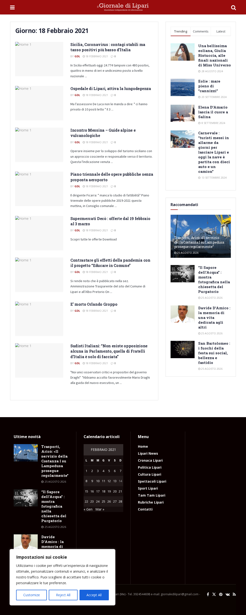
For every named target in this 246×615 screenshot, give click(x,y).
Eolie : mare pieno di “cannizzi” (209, 86)
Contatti (145, 509)
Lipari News (148, 453)
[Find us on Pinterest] (220, 594)
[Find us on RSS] (234, 594)
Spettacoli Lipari (152, 481)
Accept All (94, 595)
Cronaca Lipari (150, 460)
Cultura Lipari (149, 474)
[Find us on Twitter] (214, 594)
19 (109, 491)
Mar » (99, 509)
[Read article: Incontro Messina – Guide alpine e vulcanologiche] (39, 145)
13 (115, 481)
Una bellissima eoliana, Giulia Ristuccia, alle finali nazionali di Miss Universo (214, 55)
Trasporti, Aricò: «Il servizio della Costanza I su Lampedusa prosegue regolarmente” (199, 242)
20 (115, 491)
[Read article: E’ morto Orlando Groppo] (39, 319)
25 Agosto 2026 (187, 252)
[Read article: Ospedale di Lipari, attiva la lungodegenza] (39, 103)
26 (109, 501)
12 (109, 481)
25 (103, 501)
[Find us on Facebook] (208, 594)
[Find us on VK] (228, 594)
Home (143, 446)
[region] (62, 577)
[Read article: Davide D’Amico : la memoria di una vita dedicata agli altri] (183, 314)
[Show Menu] (12, 7)
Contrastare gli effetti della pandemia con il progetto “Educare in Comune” (110, 263)
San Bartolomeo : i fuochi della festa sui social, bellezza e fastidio (214, 353)
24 (97, 501)
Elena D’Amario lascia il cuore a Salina (213, 112)
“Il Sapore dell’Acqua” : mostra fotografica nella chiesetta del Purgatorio (214, 279)
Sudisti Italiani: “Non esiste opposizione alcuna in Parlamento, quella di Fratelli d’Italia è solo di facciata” (109, 351)
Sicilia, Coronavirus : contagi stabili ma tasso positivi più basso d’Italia (107, 47)
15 (86, 491)
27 (115, 501)
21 (120, 491)
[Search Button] (233, 7)
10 (97, 481)
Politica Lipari (149, 467)
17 (97, 491)
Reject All (63, 595)
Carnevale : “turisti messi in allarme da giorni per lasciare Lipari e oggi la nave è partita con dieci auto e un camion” (214, 152)
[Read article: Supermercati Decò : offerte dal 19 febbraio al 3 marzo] (39, 233)
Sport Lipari (148, 488)
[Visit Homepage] (123, 7)
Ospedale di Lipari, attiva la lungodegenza (110, 88)
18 (103, 491)
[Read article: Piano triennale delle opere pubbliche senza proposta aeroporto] (39, 189)
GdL (77, 56)
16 (92, 491)
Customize (31, 595)
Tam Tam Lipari (151, 495)
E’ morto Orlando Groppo (93, 304)
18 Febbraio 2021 (96, 56)
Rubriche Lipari (151, 502)
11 (103, 481)
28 (120, 501)
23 (92, 501)
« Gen (88, 509)
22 (86, 501)
